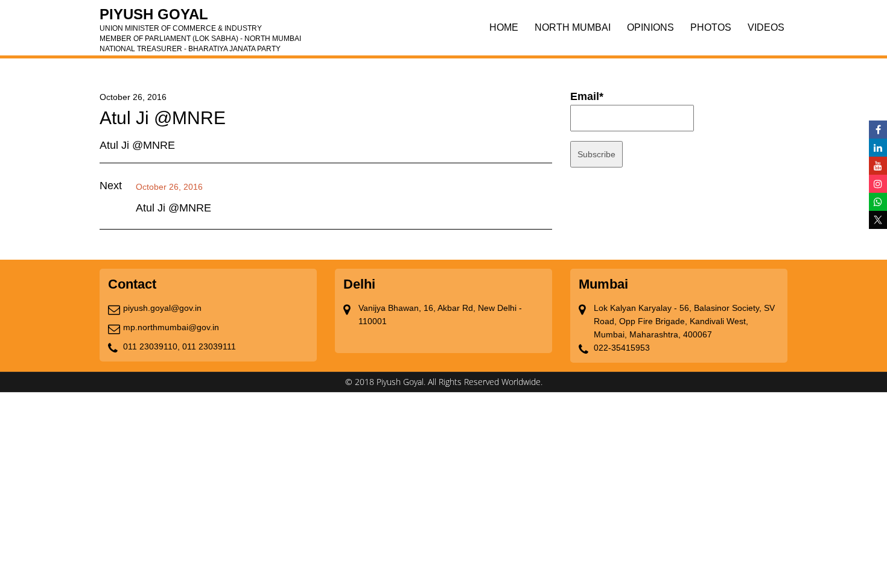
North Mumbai (573, 27)
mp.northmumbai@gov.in (171, 327)
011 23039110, (151, 346)
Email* (586, 96)
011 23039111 (209, 346)
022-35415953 (622, 347)
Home (503, 27)
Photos (710, 27)
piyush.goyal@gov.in (162, 308)
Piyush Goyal (200, 18)
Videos (766, 27)
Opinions (650, 27)
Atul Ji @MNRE (173, 208)
